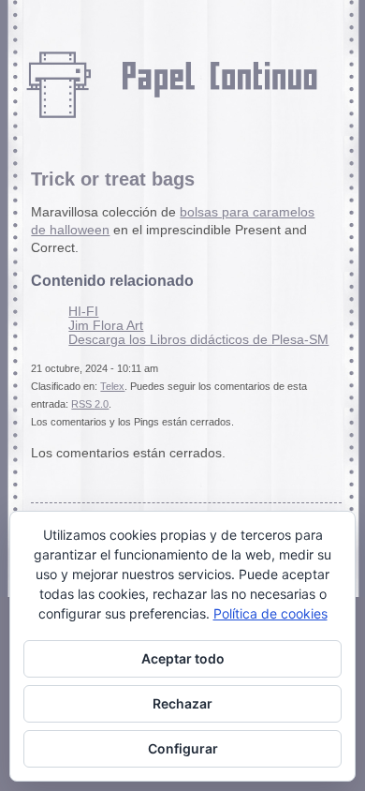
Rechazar (182, 703)
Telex (112, 386)
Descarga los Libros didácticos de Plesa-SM (198, 340)
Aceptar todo (183, 658)
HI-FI (83, 312)
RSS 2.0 (90, 404)
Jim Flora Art (105, 326)
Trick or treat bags (113, 179)
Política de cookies (270, 613)
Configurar (183, 748)
